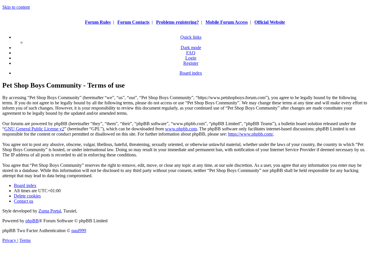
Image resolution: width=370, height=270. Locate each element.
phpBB (32, 220)
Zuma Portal (49, 210)
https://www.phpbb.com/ (250, 134)
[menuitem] (190, 52)
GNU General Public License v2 (34, 128)
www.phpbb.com (181, 128)
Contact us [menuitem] (23, 201)
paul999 (78, 230)
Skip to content (16, 7)
